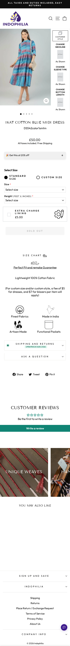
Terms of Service (35, 613)
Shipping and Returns (35, 345)
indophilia (34, 586)
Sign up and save (34, 575)
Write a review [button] (35, 428)
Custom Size (51, 177)
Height (17, 196)
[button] (64, 627)
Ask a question (35, 356)
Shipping (35, 598)
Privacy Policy (35, 618)
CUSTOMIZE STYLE (60, 38)
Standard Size (17, 177)
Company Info (34, 634)
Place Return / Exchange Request (35, 608)
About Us (35, 623)
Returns (35, 603)
